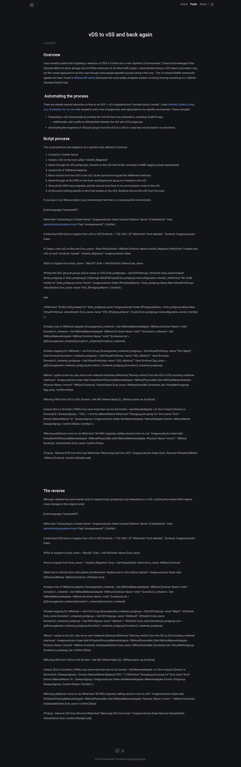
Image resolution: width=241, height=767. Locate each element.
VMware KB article (84, 77)
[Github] (117, 752)
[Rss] (123, 752)
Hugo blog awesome (135, 759)
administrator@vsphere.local (60, 224)
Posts (193, 4)
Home (184, 4)
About (203, 4)
